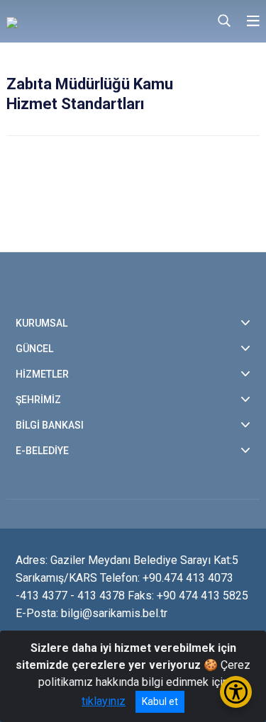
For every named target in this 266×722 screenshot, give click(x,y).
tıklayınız (104, 701)
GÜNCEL (34, 348)
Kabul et (160, 701)
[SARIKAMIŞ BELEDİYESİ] (83, 21)
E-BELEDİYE (42, 450)
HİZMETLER (42, 374)
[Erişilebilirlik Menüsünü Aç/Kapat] (236, 692)
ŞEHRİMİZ (38, 399)
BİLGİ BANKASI (50, 425)
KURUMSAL (41, 323)
